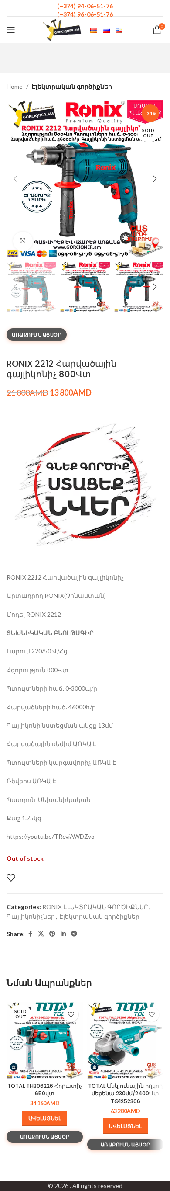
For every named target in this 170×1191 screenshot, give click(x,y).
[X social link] (41, 934)
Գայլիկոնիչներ (31, 916)
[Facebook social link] (30, 934)
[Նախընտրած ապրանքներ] (11, 877)
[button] (15, 179)
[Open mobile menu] (11, 29)
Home (15, 86)
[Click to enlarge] (23, 241)
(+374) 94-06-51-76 (85, 6)
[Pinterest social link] (52, 934)
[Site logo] (62, 29)
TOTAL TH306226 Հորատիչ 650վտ (44, 1089)
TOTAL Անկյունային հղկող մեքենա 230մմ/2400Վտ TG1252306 (125, 1093)
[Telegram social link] (74, 934)
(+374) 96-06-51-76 (85, 14)
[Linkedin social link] (63, 934)
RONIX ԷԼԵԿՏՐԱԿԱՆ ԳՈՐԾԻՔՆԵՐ (95, 906)
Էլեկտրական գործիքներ (72, 86)
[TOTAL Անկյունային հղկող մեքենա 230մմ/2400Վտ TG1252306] (125, 1040)
